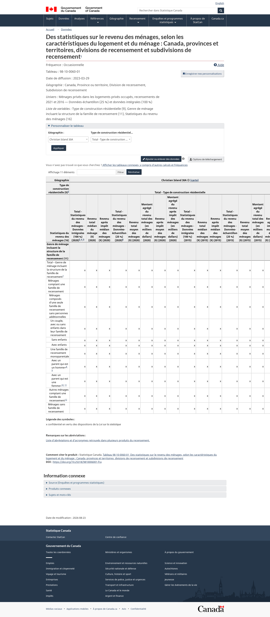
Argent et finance (114, 595)
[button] (183, 158)
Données (66, 29)
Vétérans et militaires (176, 574)
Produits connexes (60, 488)
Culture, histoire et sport (118, 574)
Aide (220, 65)
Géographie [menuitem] (117, 18)
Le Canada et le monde (117, 590)
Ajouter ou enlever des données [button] (162, 158)
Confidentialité (138, 608)
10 (62, 385)
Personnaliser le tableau (67, 125)
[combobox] (68, 139)
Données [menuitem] (64, 18)
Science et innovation (176, 563)
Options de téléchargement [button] (207, 159)
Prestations (52, 584)
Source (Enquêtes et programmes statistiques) (76, 482)
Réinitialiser (134, 172)
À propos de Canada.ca (105, 608)
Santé (49, 590)
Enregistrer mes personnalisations (203, 73)
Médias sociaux (54, 608)
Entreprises (52, 579)
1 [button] (81, 56)
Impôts (49, 595)
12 (66, 399)
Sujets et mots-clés (60, 495)
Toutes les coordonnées (58, 552)
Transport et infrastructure (119, 584)
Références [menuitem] (97, 18)
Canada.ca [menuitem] (218, 18)
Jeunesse (169, 579)
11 (66, 385)
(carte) (194, 180)
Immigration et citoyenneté (60, 568)
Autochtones (171, 568)
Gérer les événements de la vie (181, 584)
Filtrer (121, 172)
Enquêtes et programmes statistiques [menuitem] (167, 20)
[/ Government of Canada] (74, 10)
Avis (124, 608)
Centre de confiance (115, 537)
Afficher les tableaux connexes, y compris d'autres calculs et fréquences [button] (145, 165)
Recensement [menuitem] (137, 18)
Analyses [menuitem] (79, 18)
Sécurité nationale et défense (120, 568)
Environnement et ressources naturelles (126, 563)
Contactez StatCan (55, 537)
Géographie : (56, 132)
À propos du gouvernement (179, 552)
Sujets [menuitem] (49, 18)
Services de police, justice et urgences (125, 579)
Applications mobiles (77, 608)
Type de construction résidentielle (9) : (112, 132)
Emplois (50, 563)
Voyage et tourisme (56, 574)
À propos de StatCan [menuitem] (197, 20)
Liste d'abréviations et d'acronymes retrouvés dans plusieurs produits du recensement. (98, 440)
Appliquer (58, 147)
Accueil (50, 29)
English (219, 3)
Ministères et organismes (118, 552)
